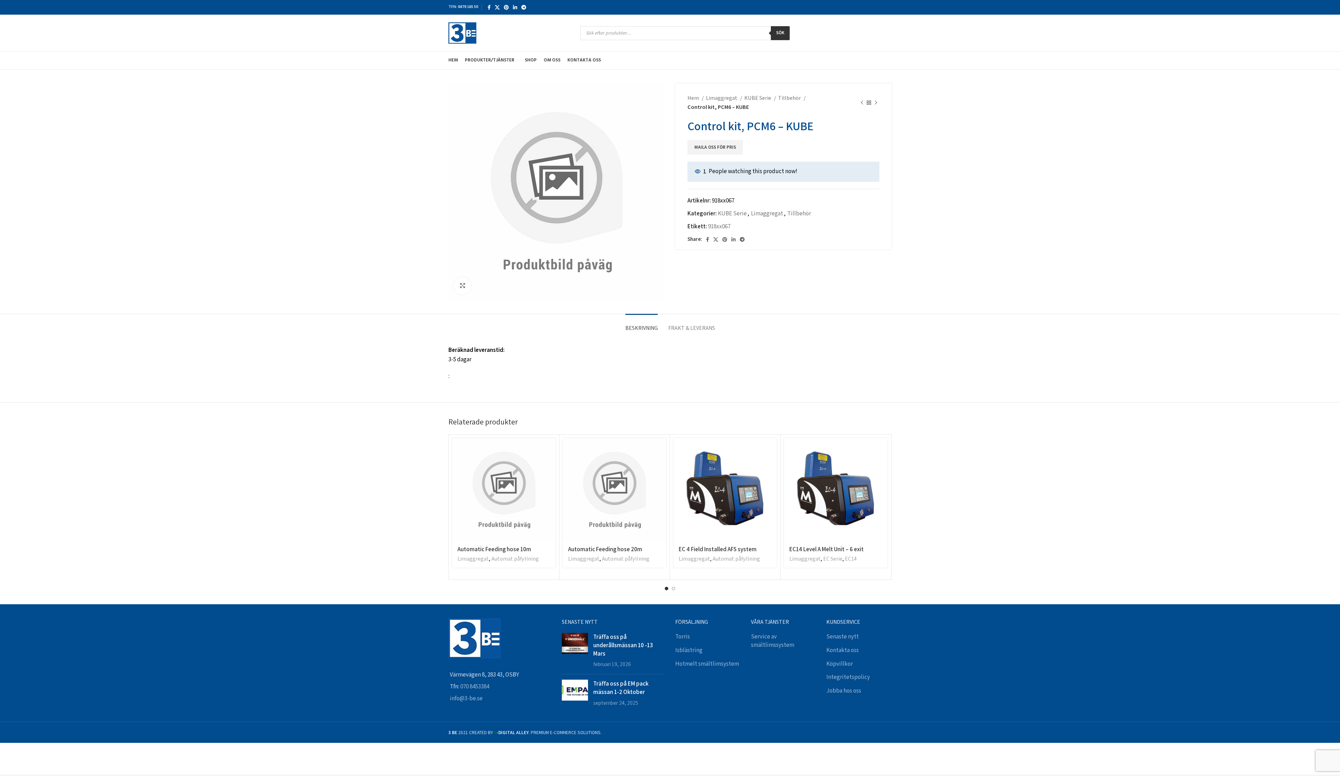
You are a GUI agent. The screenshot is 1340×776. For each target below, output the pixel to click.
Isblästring (688, 650)
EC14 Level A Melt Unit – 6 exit (826, 549)
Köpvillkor (839, 664)
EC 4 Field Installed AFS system (718, 549)
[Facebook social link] (489, 7)
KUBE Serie (758, 98)
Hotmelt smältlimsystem (707, 664)
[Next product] (875, 102)
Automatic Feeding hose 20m (605, 549)
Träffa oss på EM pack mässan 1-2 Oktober (620, 688)
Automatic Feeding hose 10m (494, 549)
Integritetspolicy (848, 677)
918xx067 (719, 226)
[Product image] (725, 489)
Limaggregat (722, 98)
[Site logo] (462, 33)
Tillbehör (790, 98)
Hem (693, 98)
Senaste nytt (842, 637)
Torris (682, 637)
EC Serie (832, 559)
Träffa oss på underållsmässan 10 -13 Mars (623, 645)
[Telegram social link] (523, 7)
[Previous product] (861, 102)
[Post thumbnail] (575, 651)
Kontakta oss (842, 650)
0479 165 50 (468, 6)
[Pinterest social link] (506, 7)
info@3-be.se (466, 698)
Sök (780, 33)
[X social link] (497, 7)
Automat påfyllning (515, 559)
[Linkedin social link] (515, 7)
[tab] (641, 324)
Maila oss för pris (715, 147)
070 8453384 (474, 686)
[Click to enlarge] (462, 286)
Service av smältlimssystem (772, 641)
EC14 (851, 559)
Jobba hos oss (843, 691)
